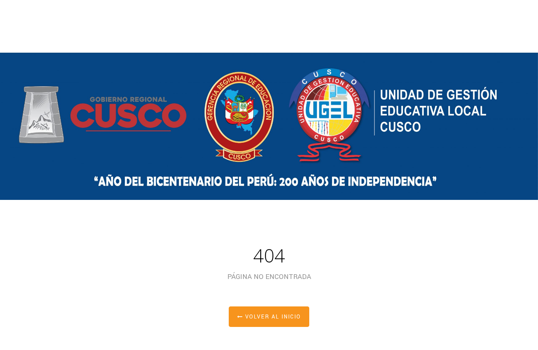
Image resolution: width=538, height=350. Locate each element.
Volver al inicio (272, 317)
